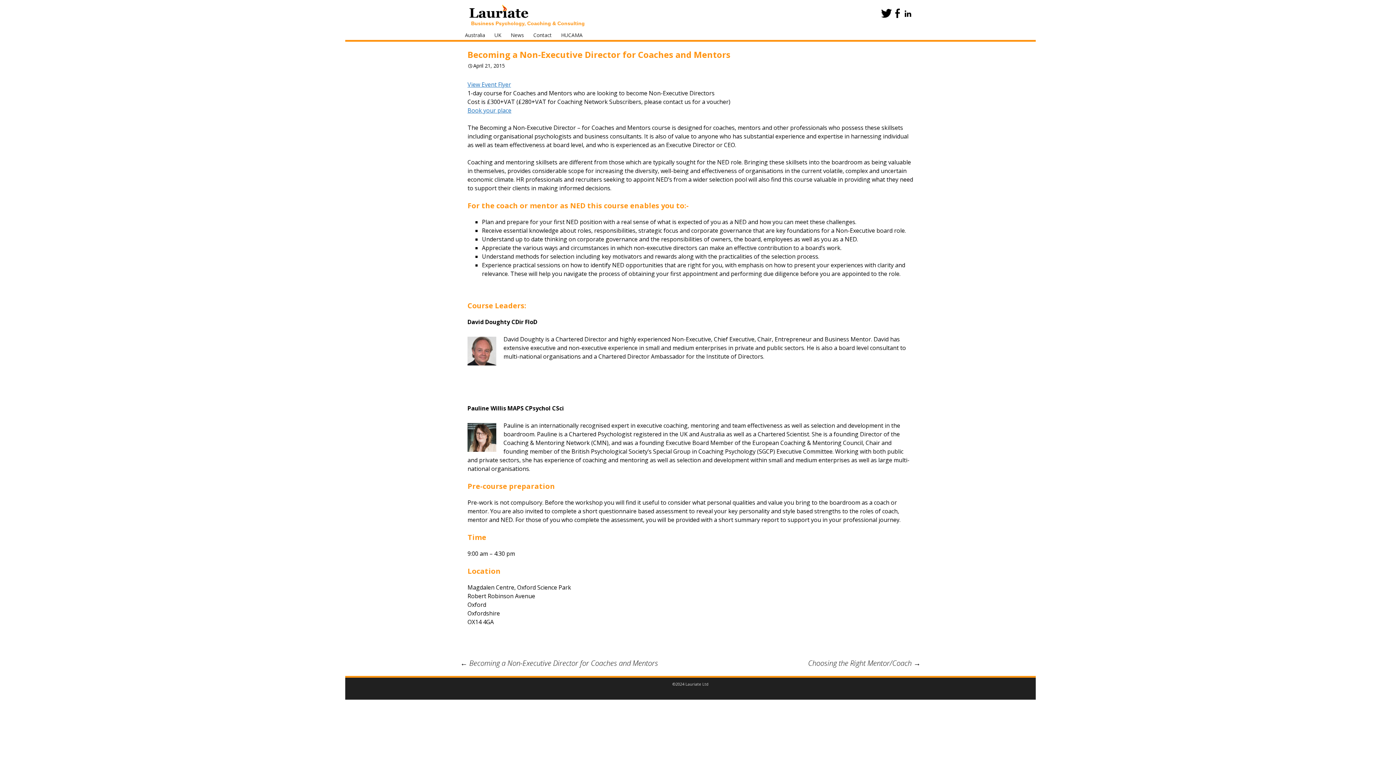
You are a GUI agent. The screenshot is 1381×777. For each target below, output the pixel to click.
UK (497, 35)
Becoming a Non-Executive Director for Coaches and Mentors (559, 663)
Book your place (489, 110)
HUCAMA (572, 35)
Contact (542, 35)
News (517, 35)
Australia (475, 35)
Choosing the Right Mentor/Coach (864, 663)
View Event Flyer (489, 84)
